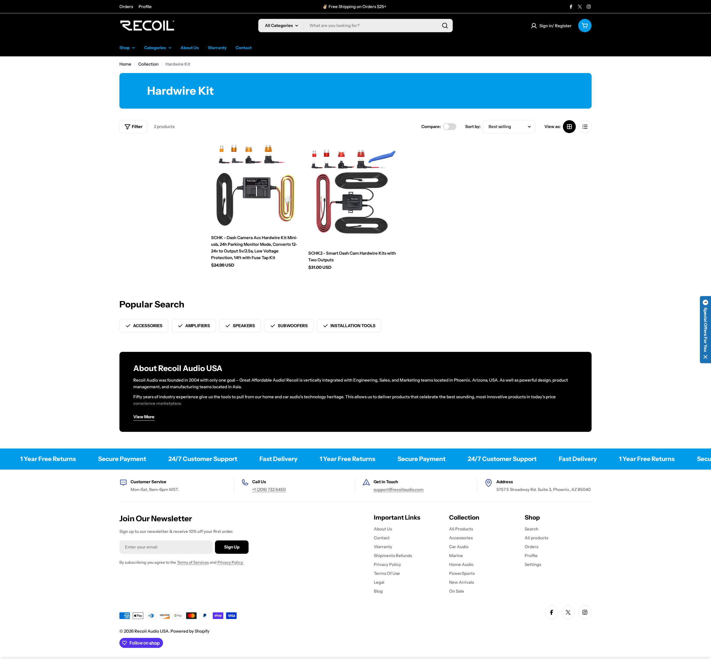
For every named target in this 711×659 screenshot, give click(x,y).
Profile (145, 6)
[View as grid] (569, 126)
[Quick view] (292, 152)
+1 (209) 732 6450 (269, 489)
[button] (705, 329)
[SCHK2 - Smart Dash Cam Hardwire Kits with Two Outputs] (352, 192)
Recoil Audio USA (151, 631)
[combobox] (355, 25)
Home (125, 64)
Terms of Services (193, 562)
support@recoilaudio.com (399, 489)
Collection (148, 64)
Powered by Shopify (190, 631)
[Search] (445, 25)
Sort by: (472, 126)
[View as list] (585, 126)
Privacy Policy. (230, 562)
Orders (126, 6)
